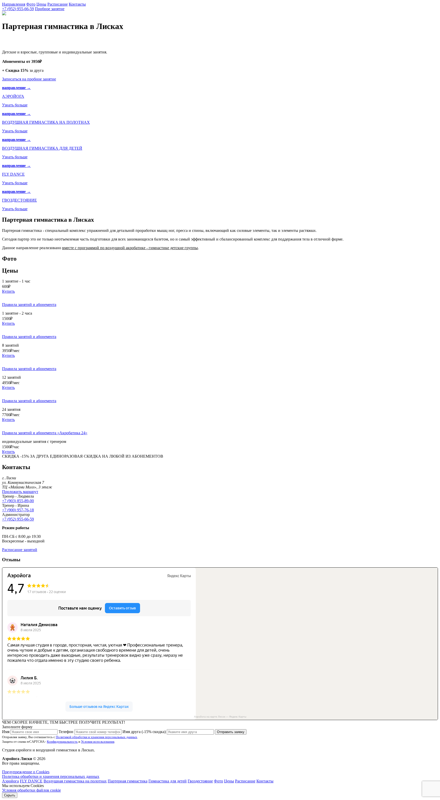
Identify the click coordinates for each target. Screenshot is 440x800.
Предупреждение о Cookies (25, 772)
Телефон (66, 731)
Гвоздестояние (200, 781)
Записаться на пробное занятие (29, 79)
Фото (30, 4)
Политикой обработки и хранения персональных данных (96, 737)
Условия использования (97, 741)
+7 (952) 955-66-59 (18, 9)
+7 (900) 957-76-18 (18, 510)
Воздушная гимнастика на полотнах (75, 781)
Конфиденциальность (62, 741)
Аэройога (10, 781)
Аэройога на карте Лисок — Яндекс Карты (220, 716)
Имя (5, 731)
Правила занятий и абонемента (29, 304)
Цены (41, 4)
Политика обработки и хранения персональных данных (50, 776)
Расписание (57, 4)
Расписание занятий (19, 550)
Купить (8, 291)
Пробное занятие (49, 9)
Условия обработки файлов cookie (31, 790)
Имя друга (144, 731)
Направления (13, 4)
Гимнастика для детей (167, 781)
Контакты (77, 4)
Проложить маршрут (20, 491)
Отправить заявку (230, 732)
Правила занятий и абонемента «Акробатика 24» (44, 433)
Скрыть (9, 795)
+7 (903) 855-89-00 (18, 501)
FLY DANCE (31, 781)
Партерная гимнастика (127, 781)
